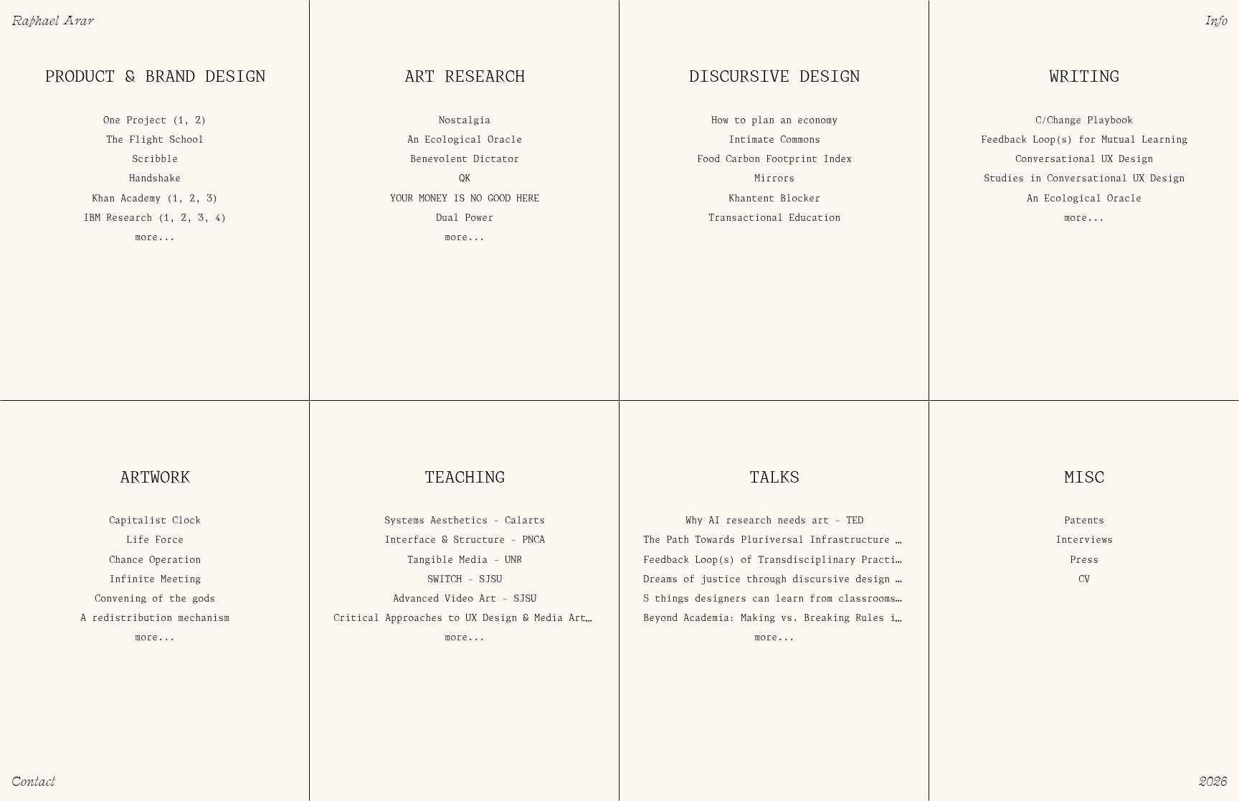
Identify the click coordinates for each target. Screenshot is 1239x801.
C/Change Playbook (1084, 120)
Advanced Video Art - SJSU (464, 599)
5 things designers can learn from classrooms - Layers (795, 599)
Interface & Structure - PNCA (464, 541)
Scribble (155, 160)
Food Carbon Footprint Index (774, 160)
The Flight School (155, 140)
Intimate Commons (774, 140)
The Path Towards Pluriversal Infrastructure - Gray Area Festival (826, 541)
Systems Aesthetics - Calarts (464, 521)
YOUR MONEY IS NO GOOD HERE (464, 199)
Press (1084, 560)
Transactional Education (774, 218)
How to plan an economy (774, 120)
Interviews (1084, 541)
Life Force (155, 541)
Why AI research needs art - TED (774, 521)
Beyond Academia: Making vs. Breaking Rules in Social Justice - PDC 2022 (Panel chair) (887, 619)
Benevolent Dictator (464, 160)
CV (1084, 579)
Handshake (155, 179)
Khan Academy (126, 199)
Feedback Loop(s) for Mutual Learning (1084, 140)
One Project (134, 120)
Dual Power (464, 218)
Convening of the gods (155, 599)
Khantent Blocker (774, 199)
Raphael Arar (52, 19)
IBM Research (117, 218)
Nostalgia (464, 120)
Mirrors (774, 179)
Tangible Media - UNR (464, 560)
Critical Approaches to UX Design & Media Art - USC (476, 619)
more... (155, 237)
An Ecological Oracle (464, 140)
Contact (33, 780)
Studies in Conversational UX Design (1084, 179)
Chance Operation (155, 560)
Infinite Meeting (155, 579)
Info (1216, 19)
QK (464, 179)
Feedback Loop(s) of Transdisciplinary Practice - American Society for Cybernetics (875, 560)
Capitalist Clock (155, 521)
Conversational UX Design (1084, 160)
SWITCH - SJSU (464, 579)
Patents (1084, 521)
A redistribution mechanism (154, 619)
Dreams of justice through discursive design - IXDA (786, 579)
